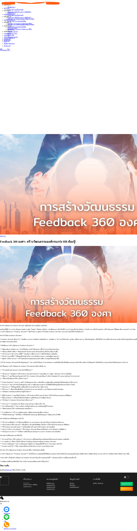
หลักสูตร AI (7, 22)
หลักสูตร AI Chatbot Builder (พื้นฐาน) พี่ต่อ (20, 24)
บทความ (6, 41)
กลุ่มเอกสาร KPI (51, 485)
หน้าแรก (6, 8)
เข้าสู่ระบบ (7, 46)
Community (7, 39)
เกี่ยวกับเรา (7, 10)
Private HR (10, 35)
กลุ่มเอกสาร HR (51, 489)
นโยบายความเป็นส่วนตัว (15, 15)
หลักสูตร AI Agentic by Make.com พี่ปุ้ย (19, 29)
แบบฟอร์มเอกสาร (9, 20)
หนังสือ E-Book (50, 483)
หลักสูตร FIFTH (12, 37)
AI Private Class (12, 33)
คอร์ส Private (8, 31)
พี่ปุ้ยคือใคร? (11, 13)
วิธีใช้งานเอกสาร (9, 43)
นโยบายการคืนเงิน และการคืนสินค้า (19, 17)
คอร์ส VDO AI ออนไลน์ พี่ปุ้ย (16, 27)
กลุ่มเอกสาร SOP (51, 487)
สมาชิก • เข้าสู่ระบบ (98, 483)
